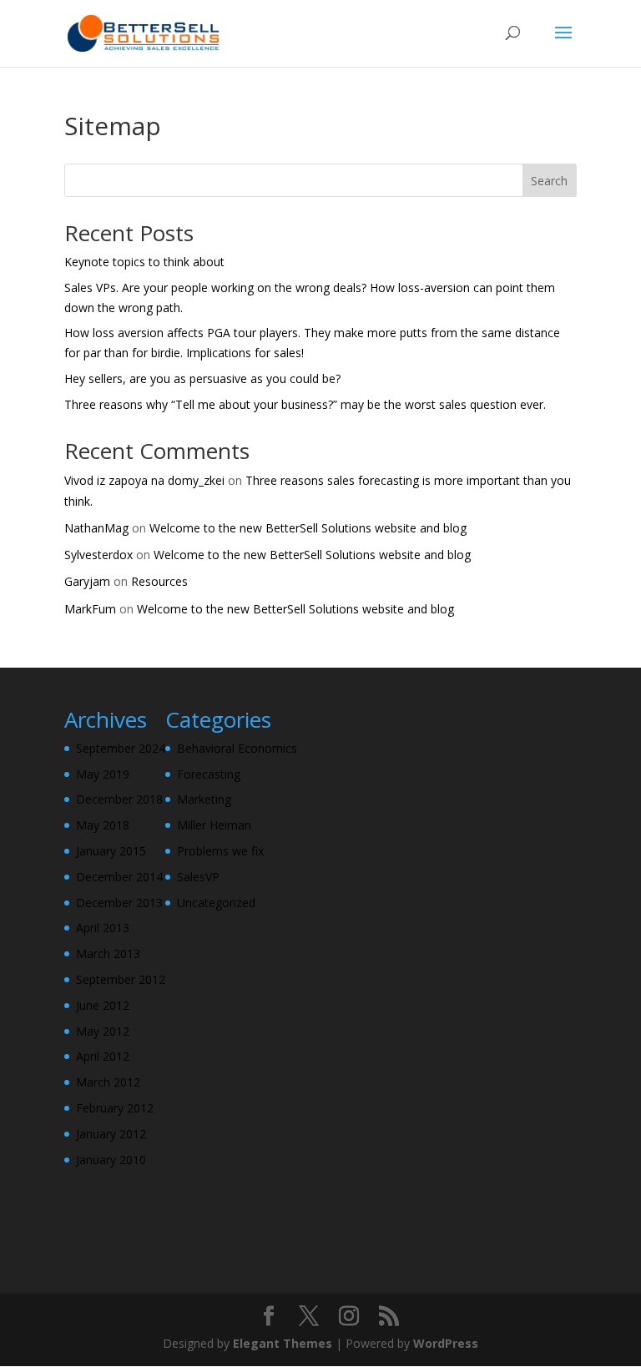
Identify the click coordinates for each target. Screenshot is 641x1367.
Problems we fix (220, 851)
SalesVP (198, 877)
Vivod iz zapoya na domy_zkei (144, 480)
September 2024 (120, 748)
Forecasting (208, 774)
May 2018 (102, 825)
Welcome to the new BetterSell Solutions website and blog (308, 528)
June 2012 (102, 1005)
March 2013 (108, 953)
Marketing (204, 799)
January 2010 (111, 1160)
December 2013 (119, 902)
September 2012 (120, 979)
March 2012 (108, 1082)
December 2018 (119, 799)
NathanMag (96, 528)
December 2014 (119, 877)
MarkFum (90, 609)
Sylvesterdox (98, 554)
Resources (159, 581)
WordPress (445, 1343)
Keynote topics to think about (144, 262)
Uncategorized (216, 902)
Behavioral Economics (237, 748)
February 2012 (115, 1108)
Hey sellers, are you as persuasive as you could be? (202, 378)
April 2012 (102, 1056)
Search (549, 181)
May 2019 (102, 774)
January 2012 (111, 1134)
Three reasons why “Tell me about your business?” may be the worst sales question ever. (305, 404)
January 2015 (111, 851)
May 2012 (102, 1031)
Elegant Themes (282, 1343)
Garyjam (87, 581)
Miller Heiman (214, 825)
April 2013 (102, 928)
